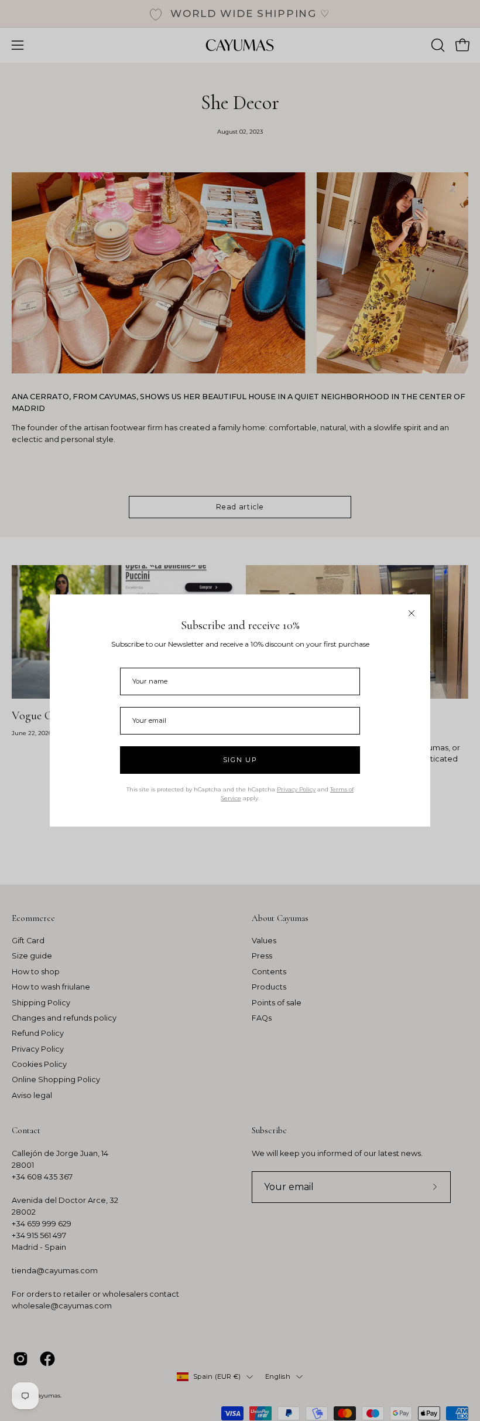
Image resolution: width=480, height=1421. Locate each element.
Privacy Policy (296, 789)
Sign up (240, 760)
